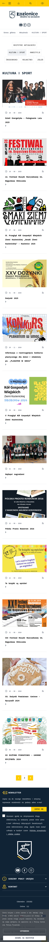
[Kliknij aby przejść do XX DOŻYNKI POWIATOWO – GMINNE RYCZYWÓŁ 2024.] (24, 730)
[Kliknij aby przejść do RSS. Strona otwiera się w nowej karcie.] (43, 112)
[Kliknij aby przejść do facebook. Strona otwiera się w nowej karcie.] (25, 25)
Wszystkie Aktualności (24, 45)
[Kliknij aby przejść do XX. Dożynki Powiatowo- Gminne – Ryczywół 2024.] (24, 672)
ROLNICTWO (27, 60)
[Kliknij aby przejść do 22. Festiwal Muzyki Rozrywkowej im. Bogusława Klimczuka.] (24, 152)
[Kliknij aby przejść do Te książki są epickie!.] (24, 558)
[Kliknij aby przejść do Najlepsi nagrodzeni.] (24, 449)
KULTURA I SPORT (17, 52)
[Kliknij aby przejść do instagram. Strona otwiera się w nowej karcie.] (29, 25)
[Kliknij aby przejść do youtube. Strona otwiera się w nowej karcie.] (21, 25)
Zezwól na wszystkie (24, 938)
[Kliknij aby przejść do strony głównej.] (18, 3)
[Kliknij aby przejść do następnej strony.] (30, 778)
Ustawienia (24, 931)
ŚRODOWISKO (11, 60)
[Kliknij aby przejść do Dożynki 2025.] (24, 273)
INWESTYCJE (35, 52)
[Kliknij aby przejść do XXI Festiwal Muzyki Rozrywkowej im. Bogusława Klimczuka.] (24, 613)
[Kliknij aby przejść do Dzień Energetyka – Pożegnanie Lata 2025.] (24, 93)
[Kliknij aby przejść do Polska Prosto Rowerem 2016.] (24, 504)
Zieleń (40, 60)
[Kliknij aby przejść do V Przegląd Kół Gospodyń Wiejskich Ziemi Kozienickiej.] (24, 391)
